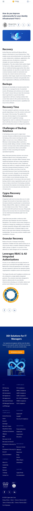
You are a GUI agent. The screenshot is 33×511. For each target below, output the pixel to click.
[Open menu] (3, 1)
